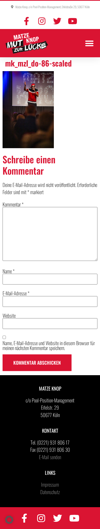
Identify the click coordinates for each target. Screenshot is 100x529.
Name (9, 271)
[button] (89, 43)
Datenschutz (50, 491)
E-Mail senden (50, 456)
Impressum (50, 484)
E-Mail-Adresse (16, 293)
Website (9, 315)
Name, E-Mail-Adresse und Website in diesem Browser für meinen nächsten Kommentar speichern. (49, 345)
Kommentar (13, 204)
